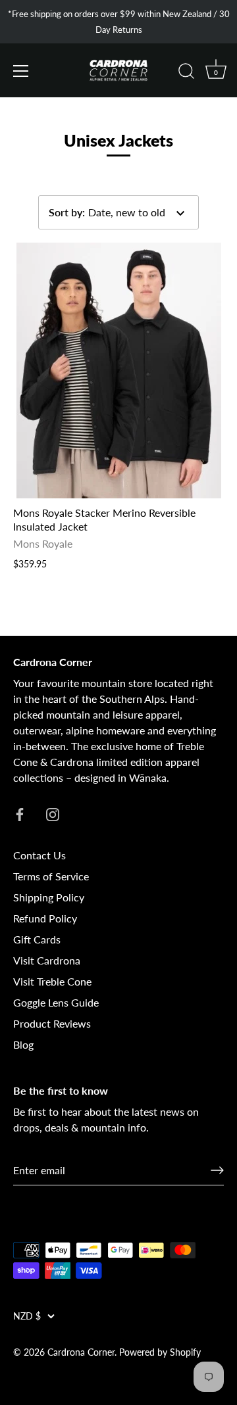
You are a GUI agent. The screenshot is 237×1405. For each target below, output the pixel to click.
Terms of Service (51, 876)
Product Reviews (52, 1023)
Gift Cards (37, 939)
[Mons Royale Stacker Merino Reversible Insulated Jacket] (118, 370)
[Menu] (21, 71)
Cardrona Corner (81, 1352)
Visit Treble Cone (52, 981)
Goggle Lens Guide (56, 1002)
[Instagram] (52, 813)
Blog (23, 1044)
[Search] (186, 73)
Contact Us (39, 855)
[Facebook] (19, 813)
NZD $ (27, 1316)
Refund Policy (45, 918)
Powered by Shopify (160, 1352)
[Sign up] (217, 1170)
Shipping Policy (48, 897)
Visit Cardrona (46, 960)
